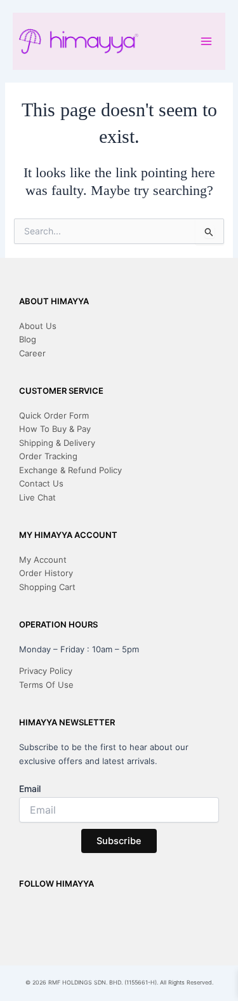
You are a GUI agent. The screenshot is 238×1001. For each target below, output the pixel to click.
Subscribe (119, 841)
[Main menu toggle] (206, 40)
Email (30, 788)
